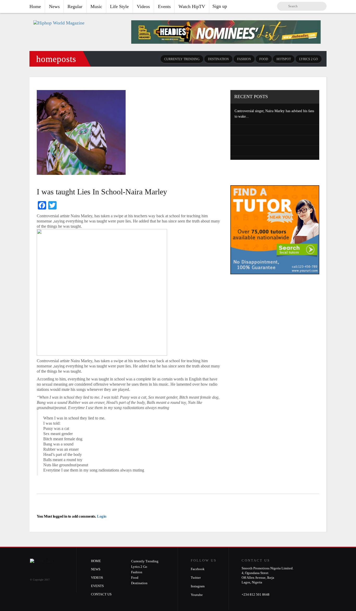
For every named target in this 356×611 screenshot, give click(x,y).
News (54, 6)
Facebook (198, 569)
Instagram (198, 586)
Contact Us (101, 594)
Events (164, 6)
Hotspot (284, 59)
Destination (218, 59)
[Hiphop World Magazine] (58, 23)
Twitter (196, 578)
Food (263, 59)
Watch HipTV (192, 6)
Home (35, 6)
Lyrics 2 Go (308, 59)
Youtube (197, 595)
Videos (143, 6)
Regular (74, 6)
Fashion (244, 59)
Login (101, 516)
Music (96, 6)
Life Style (119, 6)
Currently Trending (182, 59)
